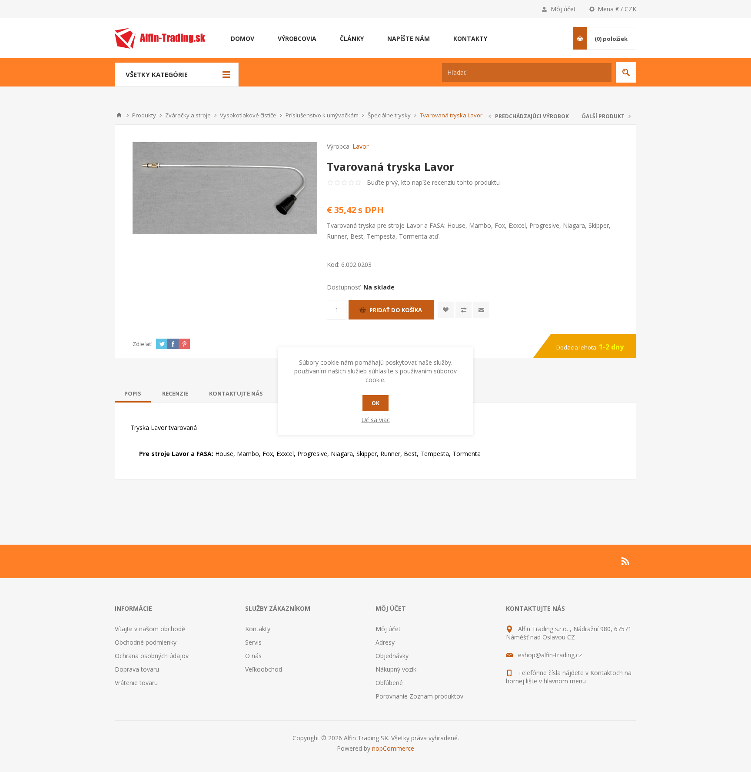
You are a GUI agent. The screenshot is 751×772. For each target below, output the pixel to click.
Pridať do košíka (395, 310)
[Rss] (626, 561)
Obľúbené (389, 683)
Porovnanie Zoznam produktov (419, 696)
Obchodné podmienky (145, 642)
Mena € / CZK (617, 9)
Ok (375, 403)
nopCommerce (393, 748)
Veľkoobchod (263, 669)
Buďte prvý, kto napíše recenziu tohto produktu (433, 182)
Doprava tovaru (137, 669)
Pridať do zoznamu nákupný (463, 310)
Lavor (360, 146)
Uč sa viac (376, 420)
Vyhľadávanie (626, 72)
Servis (253, 642)
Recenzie (175, 393)
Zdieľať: (143, 344)
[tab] (133, 393)
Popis (132, 393)
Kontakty (257, 629)
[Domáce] (119, 115)
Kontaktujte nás (236, 393)
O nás (253, 656)
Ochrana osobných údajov (152, 656)
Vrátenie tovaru (136, 683)
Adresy (385, 642)
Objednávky (392, 656)
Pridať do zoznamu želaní (446, 310)
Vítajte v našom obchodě (150, 629)
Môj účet (563, 9)
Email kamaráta (481, 310)
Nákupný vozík (396, 669)
